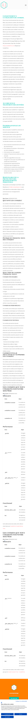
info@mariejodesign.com (15, 187)
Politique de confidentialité (21, 701)
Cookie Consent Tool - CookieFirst (16, 672)
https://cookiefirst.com (8, 45)
